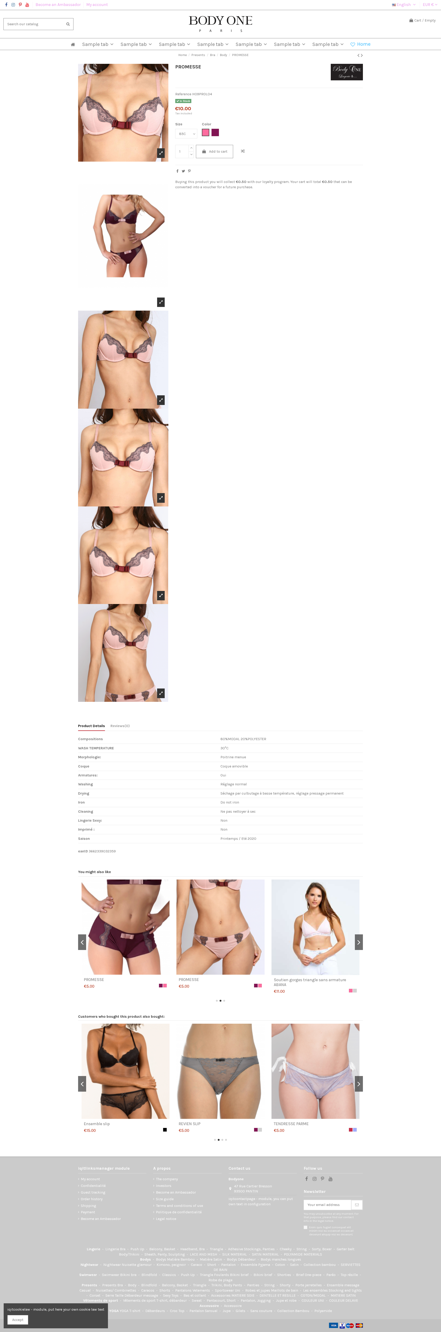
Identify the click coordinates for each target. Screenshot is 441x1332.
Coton (280, 1264)
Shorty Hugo (285, 1123)
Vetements (201, 1290)
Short (212, 1264)
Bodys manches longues (281, 1259)
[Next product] (362, 55)
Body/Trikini (129, 1254)
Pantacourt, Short (222, 1300)
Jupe (227, 1311)
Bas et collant (195, 1295)
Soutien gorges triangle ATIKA (206, 979)
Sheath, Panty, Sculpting (165, 1254)
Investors (163, 1185)
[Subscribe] (357, 1205)
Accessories (221, 1295)
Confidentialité (93, 1185)
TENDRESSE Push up (103, 1123)
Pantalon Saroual (203, 1311)
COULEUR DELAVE (343, 1300)
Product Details (91, 726)
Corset (95, 1295)
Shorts (165, 1290)
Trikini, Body (222, 1285)
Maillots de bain (285, 1290)
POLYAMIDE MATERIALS (303, 1254)
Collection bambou (320, 1264)
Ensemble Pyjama (256, 1264)
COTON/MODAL (314, 1295)
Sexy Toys (171, 1295)
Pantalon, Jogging (256, 1300)
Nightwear (90, 1264)
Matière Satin (211, 1259)
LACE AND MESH (204, 1254)
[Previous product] (359, 55)
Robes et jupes (258, 1290)
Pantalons (183, 1290)
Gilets (241, 1311)
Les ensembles (316, 1290)
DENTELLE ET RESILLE (278, 1295)
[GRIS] (165, 990)
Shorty (285, 1285)
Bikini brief (239, 1275)
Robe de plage (220, 1280)
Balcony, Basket (162, 1249)
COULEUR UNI (313, 1300)
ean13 (83, 851)
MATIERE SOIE (243, 1295)
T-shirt (135, 1311)
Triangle (217, 1249)
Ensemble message (343, 1285)
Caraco (197, 1264)
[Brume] (165, 1130)
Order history (91, 1199)
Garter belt (345, 1249)
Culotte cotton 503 (291, 979)
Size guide (165, 1199)
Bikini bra (128, 1275)
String (302, 1249)
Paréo (331, 1275)
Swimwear (88, 1275)
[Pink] (161, 990)
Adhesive (236, 1249)
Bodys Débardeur (242, 1259)
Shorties (284, 1275)
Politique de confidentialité (179, 1212)
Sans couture (261, 1311)
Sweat (197, 1300)
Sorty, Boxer (322, 1249)
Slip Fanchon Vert (195, 1123)
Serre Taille (114, 1295)
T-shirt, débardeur (172, 1300)
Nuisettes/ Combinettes (116, 1290)
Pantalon (229, 1264)
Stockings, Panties (260, 1249)
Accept (17, 1320)
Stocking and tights (345, 1290)
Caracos (148, 1290)
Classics (169, 1275)
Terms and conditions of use (179, 1205)
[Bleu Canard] (256, 1130)
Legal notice (166, 1219)
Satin (295, 1264)
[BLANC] (355, 985)
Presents (90, 1285)
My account (97, 4)
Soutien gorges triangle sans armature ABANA (120, 982)
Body (132, 1285)
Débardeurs (155, 1311)
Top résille (350, 1275)
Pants (238, 1285)
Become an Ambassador (59, 4)
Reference (183, 94)
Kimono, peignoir (172, 1264)
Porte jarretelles (309, 1285)
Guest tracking (93, 1192)
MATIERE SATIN (343, 1295)
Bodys (146, 1259)
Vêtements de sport (101, 1300)
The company (167, 1179)
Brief (300, 1275)
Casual (85, 1290)
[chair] (351, 985)
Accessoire (210, 1306)
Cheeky (286, 1249)
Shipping (88, 1205)
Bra (123, 1249)
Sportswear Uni (228, 1290)
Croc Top (177, 1311)
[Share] (177, 171)
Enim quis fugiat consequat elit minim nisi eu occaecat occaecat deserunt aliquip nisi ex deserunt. (331, 1230)
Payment (88, 1212)
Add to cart (218, 151)
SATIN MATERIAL (266, 1254)
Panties (253, 1285)
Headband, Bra (193, 1249)
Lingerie (94, 1249)
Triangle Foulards (215, 1275)
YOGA (114, 1311)
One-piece (313, 1275)
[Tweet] (183, 171)
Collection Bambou (293, 1311)
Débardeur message (141, 1295)
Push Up (137, 1249)
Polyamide (323, 1311)
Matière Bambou (181, 1259)
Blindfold (149, 1275)
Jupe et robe (286, 1300)
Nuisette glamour (137, 1264)
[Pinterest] (189, 171)
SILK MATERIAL (235, 1254)
